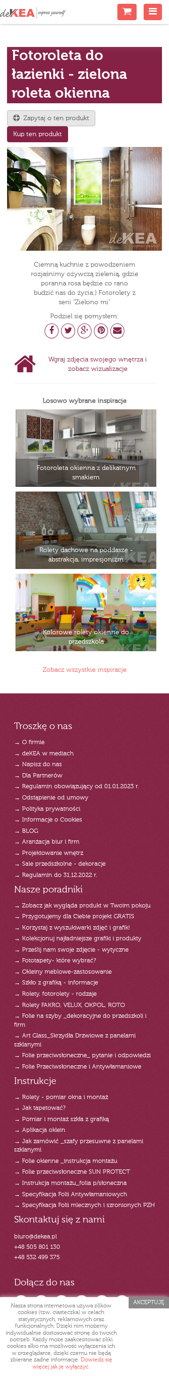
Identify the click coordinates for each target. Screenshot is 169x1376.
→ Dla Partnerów (38, 776)
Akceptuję (148, 1303)
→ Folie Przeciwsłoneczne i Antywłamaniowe (77, 1067)
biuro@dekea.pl (35, 1237)
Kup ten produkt (37, 134)
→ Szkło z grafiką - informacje (56, 983)
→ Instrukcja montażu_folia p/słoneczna (70, 1183)
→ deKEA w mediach (44, 754)
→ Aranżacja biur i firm (46, 842)
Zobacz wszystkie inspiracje (85, 670)
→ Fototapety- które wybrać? (55, 961)
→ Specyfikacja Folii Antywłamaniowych (70, 1195)
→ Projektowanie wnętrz (48, 853)
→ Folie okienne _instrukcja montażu (65, 1161)
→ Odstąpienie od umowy (51, 798)
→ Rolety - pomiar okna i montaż (61, 1097)
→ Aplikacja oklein (39, 1130)
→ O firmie (29, 742)
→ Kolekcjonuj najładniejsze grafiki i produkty (77, 939)
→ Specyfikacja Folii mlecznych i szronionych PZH (84, 1205)
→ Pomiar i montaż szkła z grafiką (61, 1119)
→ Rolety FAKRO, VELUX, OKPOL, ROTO (69, 1005)
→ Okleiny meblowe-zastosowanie (63, 972)
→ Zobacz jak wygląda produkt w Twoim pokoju (82, 906)
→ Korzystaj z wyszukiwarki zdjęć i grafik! (72, 928)
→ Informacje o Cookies (48, 820)
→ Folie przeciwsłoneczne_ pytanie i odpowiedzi (82, 1056)
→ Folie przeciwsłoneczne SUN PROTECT (72, 1172)
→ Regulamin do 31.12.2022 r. (55, 875)
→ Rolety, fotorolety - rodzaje (55, 994)
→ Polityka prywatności (47, 809)
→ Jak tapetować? (40, 1108)
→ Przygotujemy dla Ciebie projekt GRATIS (74, 917)
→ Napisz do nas (38, 764)
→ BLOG (26, 831)
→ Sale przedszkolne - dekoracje (60, 864)
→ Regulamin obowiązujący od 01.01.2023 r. (76, 787)
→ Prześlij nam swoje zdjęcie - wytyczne (71, 950)
